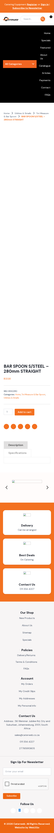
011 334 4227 (27, 589)
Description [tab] (15, 445)
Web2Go (34, 827)
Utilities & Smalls (23, 113)
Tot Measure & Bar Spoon (33, 394)
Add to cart (24, 412)
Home (7, 113)
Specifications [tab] (17, 453)
